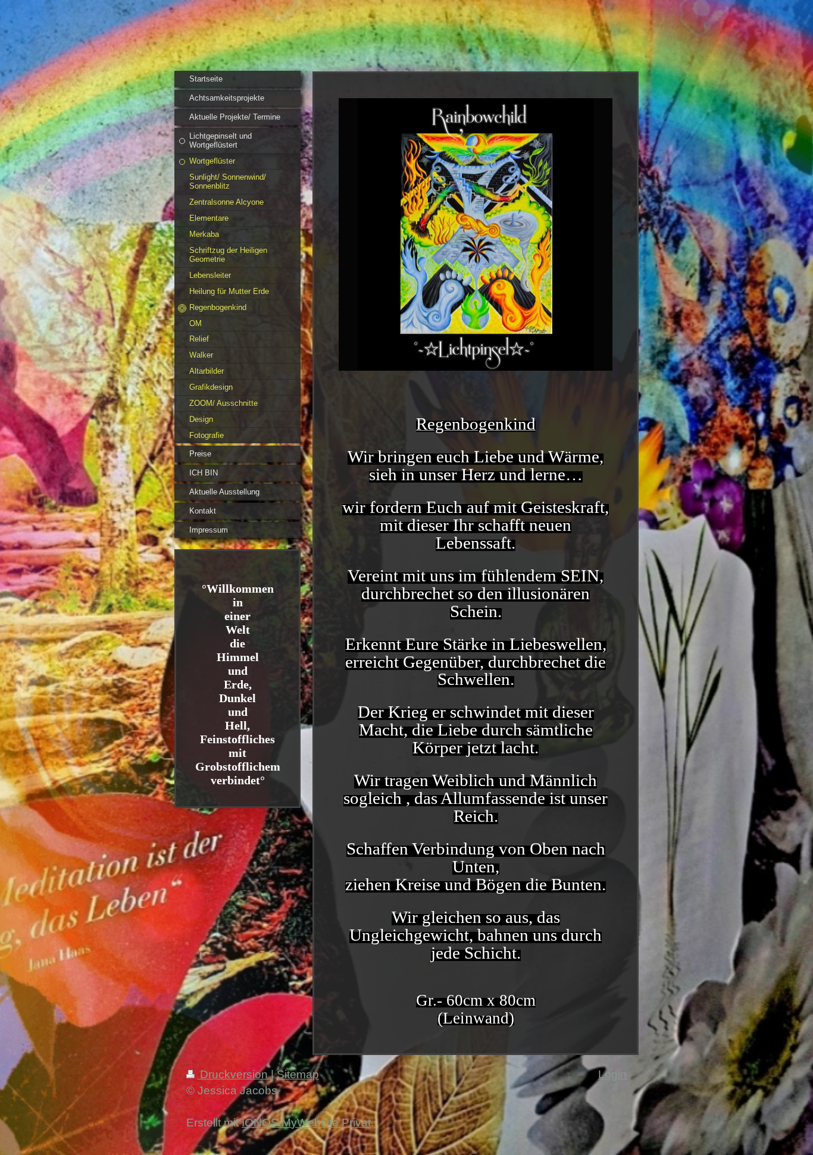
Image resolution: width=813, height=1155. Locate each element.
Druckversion (234, 1074)
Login (612, 1074)
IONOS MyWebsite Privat (306, 1122)
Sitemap (298, 1074)
